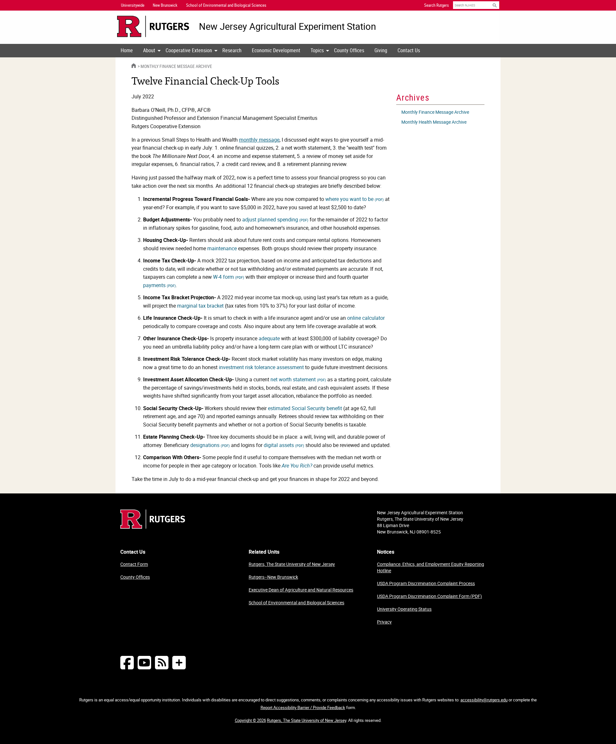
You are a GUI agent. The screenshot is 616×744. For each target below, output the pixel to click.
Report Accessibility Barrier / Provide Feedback (303, 707)
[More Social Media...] (179, 662)
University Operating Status (404, 609)
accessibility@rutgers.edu (484, 700)
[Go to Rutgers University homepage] (153, 26)
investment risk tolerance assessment (261, 367)
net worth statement (298, 379)
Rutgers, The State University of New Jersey (292, 564)
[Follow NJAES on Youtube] (144, 662)
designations (210, 445)
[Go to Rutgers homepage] (152, 526)
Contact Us (409, 50)
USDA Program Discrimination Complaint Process (426, 583)
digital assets (284, 445)
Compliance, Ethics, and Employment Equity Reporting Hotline (430, 567)
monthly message (259, 139)
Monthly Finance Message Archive (176, 66)
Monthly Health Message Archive (433, 122)
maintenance (222, 248)
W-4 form (228, 276)
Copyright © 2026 (250, 720)
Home (127, 50)
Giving (380, 50)
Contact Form (134, 564)
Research (232, 50)
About (149, 50)
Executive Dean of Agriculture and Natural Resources (301, 590)
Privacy (384, 622)
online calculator (366, 317)
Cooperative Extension (189, 50)
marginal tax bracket (200, 305)
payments (159, 285)
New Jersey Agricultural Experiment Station (287, 26)
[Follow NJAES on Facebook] (127, 662)
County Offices (349, 50)
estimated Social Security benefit (305, 408)
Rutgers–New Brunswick (273, 577)
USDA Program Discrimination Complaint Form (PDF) (429, 596)
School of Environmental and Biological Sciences (296, 602)
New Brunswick (165, 5)
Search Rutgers (436, 5)
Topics (317, 50)
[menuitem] (127, 50)
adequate (269, 338)
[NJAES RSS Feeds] (161, 662)
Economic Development (276, 50)
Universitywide (132, 5)
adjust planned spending (275, 219)
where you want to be (354, 199)
